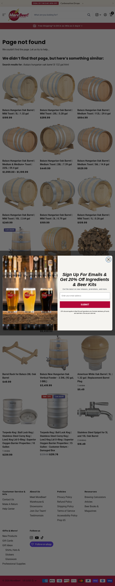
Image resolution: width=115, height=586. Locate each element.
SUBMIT (85, 304)
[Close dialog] (108, 259)
